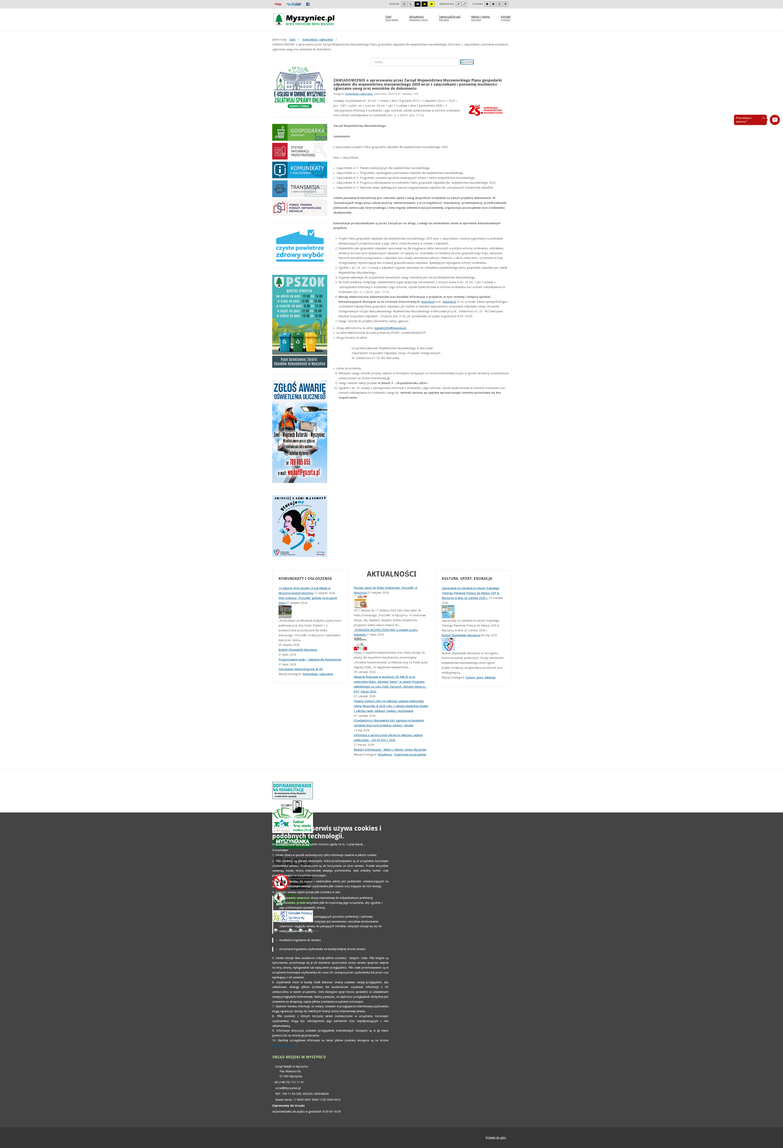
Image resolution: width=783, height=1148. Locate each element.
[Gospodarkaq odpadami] (299, 132)
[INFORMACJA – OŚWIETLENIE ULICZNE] (299, 431)
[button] (775, 120)
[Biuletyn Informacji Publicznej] (277, 4)
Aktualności (385, 754)
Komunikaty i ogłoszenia (359, 94)
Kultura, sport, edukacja (480, 677)
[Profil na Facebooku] (308, 4)
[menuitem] (391, 18)
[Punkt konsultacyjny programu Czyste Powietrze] (299, 245)
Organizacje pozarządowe (410, 754)
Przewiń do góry (496, 1137)
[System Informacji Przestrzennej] (299, 150)
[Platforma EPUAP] (294, 4)
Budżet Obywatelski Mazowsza (461, 635)
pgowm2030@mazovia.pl (390, 328)
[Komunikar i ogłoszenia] (299, 169)
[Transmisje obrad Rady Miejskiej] (299, 188)
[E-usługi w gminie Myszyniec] (299, 88)
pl (388, 378)
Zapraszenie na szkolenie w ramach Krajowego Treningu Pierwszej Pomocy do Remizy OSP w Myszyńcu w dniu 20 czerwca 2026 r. (470, 593)
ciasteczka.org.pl (282, 1045)
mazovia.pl (428, 301)
